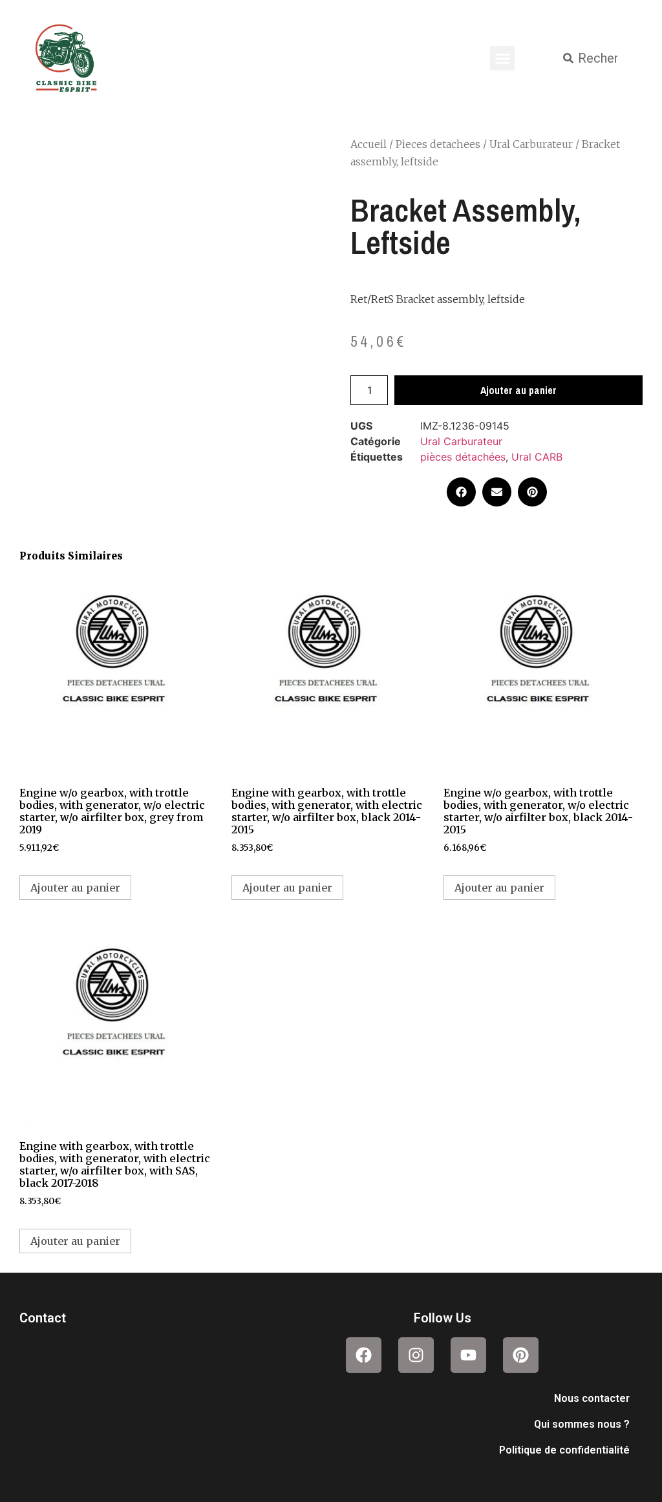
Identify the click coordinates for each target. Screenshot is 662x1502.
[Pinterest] (521, 1355)
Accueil (368, 144)
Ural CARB (536, 456)
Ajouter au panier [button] (75, 887)
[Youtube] (468, 1355)
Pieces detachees (438, 144)
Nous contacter (592, 1398)
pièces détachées (463, 456)
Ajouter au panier (518, 390)
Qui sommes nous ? (582, 1424)
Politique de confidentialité (564, 1450)
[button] (502, 58)
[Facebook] (363, 1355)
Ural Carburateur (531, 144)
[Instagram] (416, 1355)
